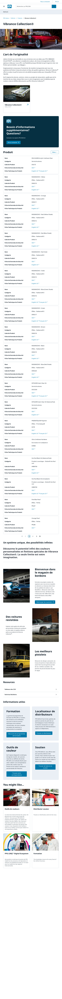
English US (35, 171)
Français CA (42, 171)
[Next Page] (36, 536)
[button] (31, 689)
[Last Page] (39, 536)
